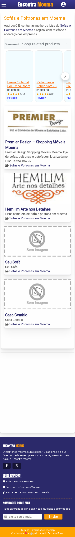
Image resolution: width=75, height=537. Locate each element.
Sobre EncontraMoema (20, 481)
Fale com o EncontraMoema (23, 487)
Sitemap (50, 530)
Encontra (35, 4)
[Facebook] (7, 466)
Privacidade (37, 530)
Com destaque (29, 492)
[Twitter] (16, 466)
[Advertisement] (37, 392)
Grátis (45, 492)
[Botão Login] (63, 4)
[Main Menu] (4, 4)
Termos (25, 530)
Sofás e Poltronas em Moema (29, 165)
